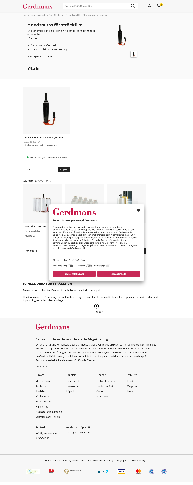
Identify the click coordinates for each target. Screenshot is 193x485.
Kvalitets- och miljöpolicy (49, 411)
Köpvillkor (72, 391)
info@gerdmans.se (46, 433)
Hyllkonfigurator (105, 381)
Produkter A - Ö (105, 386)
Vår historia (42, 396)
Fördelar (40, 391)
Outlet (100, 391)
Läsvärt (131, 391)
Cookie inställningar (138, 460)
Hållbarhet (42, 406)
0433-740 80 (42, 438)
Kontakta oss (43, 386)
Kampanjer (102, 396)
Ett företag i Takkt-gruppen (116, 460)
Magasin (132, 386)
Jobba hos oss (44, 401)
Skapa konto (73, 381)
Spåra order (73, 386)
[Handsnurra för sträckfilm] (134, 54)
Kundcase (132, 381)
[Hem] (39, 6)
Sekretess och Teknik (48, 417)
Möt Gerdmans (44, 381)
